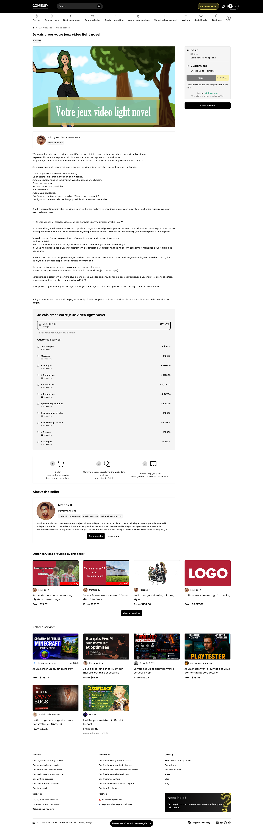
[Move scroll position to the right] (229, 18)
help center (174, 807)
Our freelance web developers (114, 774)
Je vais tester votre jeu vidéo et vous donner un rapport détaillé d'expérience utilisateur (207, 672)
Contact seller (207, 105)
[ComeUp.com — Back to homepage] (40, 6)
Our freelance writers (109, 778)
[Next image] (126, 573)
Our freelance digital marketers (115, 760)
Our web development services (48, 774)
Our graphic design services (47, 765)
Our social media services (46, 783)
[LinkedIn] (217, 822)
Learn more (113, 536)
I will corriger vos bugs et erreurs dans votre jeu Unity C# (53, 722)
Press (167, 774)
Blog (167, 778)
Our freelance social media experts (116, 783)
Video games (63, 27)
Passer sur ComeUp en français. (130, 823)
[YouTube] (221, 822)
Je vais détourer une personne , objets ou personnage (52, 597)
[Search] (99, 6)
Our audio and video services (47, 769)
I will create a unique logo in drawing (207, 595)
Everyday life (45, 27)
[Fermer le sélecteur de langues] (150, 823)
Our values (170, 765)
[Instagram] (225, 822)
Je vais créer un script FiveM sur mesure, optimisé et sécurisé (103, 670)
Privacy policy (85, 822)
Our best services (41, 788)
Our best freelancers (109, 788)
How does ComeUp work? (178, 760)
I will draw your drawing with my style (154, 597)
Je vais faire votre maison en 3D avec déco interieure (106, 597)
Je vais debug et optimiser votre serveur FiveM (154, 670)
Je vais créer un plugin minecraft (53, 668)
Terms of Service (67, 822)
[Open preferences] (223, 6)
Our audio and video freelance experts (118, 769)
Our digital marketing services (48, 760)
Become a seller (208, 6)
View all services (131, 613)
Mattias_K (61, 137)
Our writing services (43, 778)
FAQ (167, 783)
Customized (199, 66)
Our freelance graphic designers (115, 765)
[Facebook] (229, 822)
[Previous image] (86, 573)
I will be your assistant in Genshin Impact (103, 722)
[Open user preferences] (236, 6)
